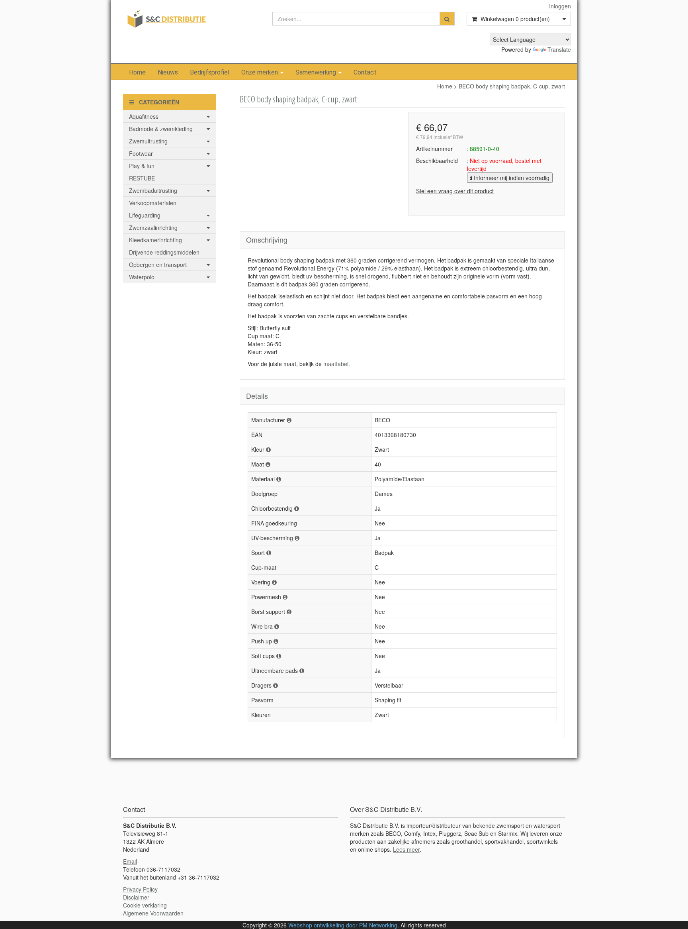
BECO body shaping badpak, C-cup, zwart (512, 86)
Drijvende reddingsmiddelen (164, 252)
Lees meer (406, 849)
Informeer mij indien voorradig (510, 178)
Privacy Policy (140, 889)
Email (130, 861)
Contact (365, 72)
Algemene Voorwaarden (153, 913)
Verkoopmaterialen (152, 203)
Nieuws (168, 72)
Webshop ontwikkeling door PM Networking (342, 925)
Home (137, 72)
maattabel (335, 364)
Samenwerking (316, 72)
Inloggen (560, 6)
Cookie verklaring (145, 905)
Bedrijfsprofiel (209, 72)
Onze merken (260, 72)
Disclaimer (136, 897)
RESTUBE (142, 178)
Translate (559, 49)
